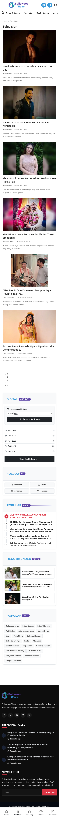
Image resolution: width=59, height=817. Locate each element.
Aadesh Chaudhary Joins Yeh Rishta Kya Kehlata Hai (26, 124)
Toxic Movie (18, 636)
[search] (55, 5)
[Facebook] (4, 715)
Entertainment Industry (15, 651)
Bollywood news (12, 626)
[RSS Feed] (29, 715)
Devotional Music (34, 651)
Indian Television (43, 626)
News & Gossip (13, 13)
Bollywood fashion (34, 636)
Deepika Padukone (13, 661)
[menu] (3, 5)
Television (28, 13)
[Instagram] (16, 715)
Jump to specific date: (17, 409)
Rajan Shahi (27, 646)
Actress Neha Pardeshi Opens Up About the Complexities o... (28, 348)
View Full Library (29, 459)
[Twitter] (10, 715)
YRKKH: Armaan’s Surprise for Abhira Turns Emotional (28, 236)
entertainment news (26, 631)
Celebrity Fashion (43, 646)
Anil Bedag (10, 631)
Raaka (26, 641)
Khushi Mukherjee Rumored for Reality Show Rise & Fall (29, 180)
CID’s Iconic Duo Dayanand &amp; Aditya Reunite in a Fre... (27, 292)
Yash (8, 636)
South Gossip (42, 13)
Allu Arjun (37, 641)
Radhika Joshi (8, 241)
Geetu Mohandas (12, 646)
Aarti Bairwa (7, 73)
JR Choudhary (8, 297)
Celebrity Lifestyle (13, 641)
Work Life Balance (32, 656)
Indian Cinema (28, 626)
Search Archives (29, 419)
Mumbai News (43, 631)
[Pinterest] (23, 715)
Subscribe (49, 792)
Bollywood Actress (13, 656)
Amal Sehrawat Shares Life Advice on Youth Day (28, 68)
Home (5, 21)
